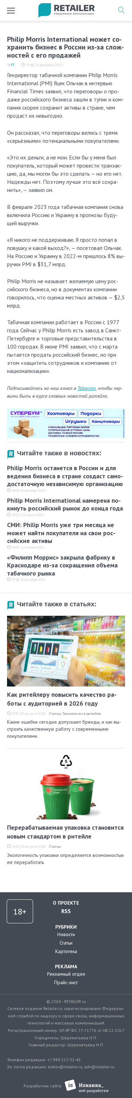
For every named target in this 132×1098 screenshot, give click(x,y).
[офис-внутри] (66, 411)
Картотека (66, 951)
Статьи (55, 714)
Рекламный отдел (66, 974)
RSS (66, 911)
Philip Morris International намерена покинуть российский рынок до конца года (65, 504)
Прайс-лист (66, 982)
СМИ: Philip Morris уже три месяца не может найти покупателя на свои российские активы (61, 533)
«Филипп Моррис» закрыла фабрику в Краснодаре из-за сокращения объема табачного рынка (62, 565)
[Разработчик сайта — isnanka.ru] (87, 1086)
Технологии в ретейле (81, 714)
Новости (66, 934)
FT (12, 65)
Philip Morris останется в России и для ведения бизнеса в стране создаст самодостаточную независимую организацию (65, 476)
